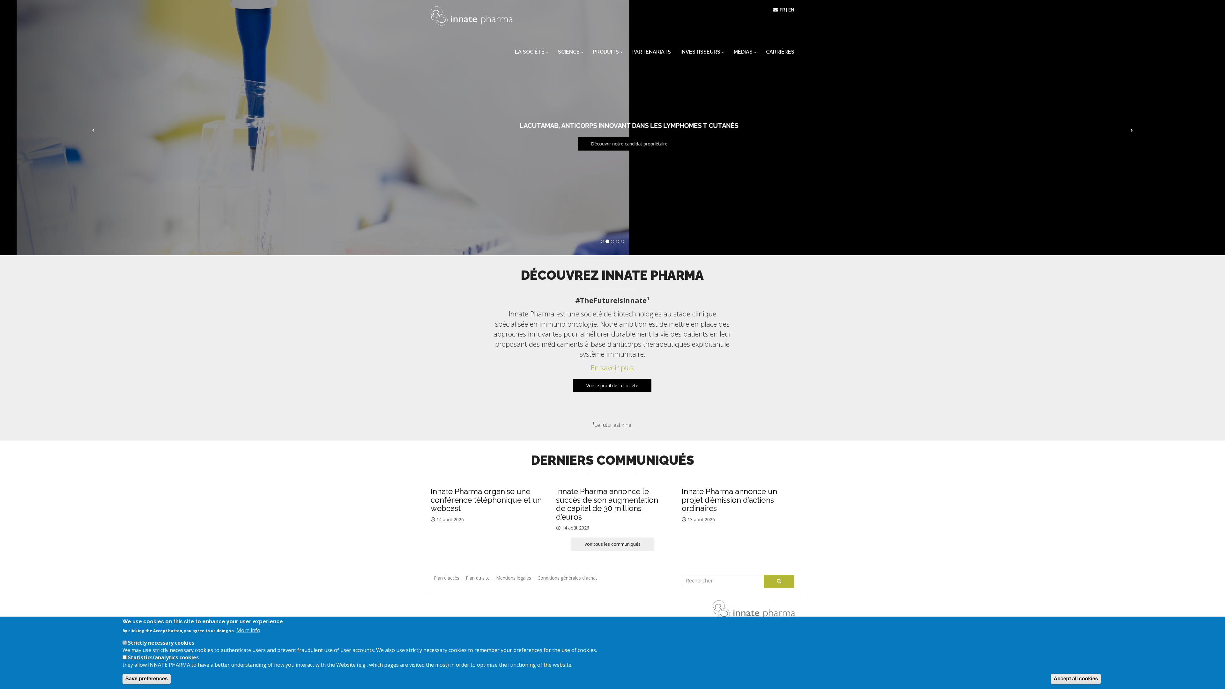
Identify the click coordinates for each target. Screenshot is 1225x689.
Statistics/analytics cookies (163, 657)
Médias (744, 52)
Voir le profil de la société (612, 385)
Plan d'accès (446, 578)
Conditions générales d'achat (567, 578)
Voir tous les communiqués (612, 544)
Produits (606, 52)
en (791, 9)
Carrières (780, 52)
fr (782, 9)
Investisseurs (701, 52)
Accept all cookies (1076, 678)
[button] (92, 127)
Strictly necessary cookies (161, 642)
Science (569, 52)
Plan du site (478, 578)
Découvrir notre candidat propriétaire (612, 144)
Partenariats (651, 52)
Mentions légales (513, 578)
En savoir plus (612, 367)
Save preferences (146, 678)
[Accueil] (472, 16)
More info (248, 630)
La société (530, 52)
